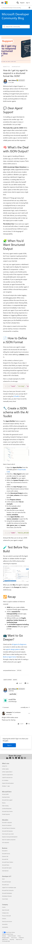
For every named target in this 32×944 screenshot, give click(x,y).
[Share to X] (13, 758)
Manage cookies (5, 937)
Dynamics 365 (5, 856)
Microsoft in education (7, 822)
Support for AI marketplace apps (9, 887)
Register (22, 2)
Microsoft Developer (6, 881)
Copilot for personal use (7, 777)
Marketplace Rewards (7, 896)
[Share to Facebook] (10, 758)
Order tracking (5, 805)
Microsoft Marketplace (7, 893)
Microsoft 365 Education (7, 831)
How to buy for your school (8, 834)
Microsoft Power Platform (7, 862)
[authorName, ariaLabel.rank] (5, 81)
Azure (3, 879)
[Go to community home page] (6, 2)
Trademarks (21, 937)
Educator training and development (9, 836)
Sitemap (4, 935)
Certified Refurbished (6, 808)
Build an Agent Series (9, 657)
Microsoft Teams (5, 865)
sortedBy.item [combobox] (24, 707)
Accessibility (4, 924)
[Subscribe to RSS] (22, 758)
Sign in (9, 745)
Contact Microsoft (12, 935)
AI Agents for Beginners (19, 644)
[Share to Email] (25, 758)
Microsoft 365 (5, 859)
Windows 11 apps (6, 786)
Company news (5, 913)
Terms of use (14, 937)
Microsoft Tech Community (8, 890)
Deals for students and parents (8, 839)
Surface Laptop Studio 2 (7, 771)
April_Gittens (12, 80)
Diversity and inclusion (7, 921)
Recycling (12, 939)
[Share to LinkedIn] (7, 758)
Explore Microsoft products (8, 783)
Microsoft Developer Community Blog (12, 7)
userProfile (13, 694)
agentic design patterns (13, 649)
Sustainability (5, 927)
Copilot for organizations (7, 774)
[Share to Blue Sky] (19, 758)
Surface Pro (4, 766)
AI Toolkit (16, 396)
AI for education (5, 842)
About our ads (19, 939)
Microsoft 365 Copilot (6, 868)
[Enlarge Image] (16, 454)
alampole (9, 712)
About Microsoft (5, 910)
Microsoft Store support (7, 800)
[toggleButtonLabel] (29, 7)
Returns (4, 803)
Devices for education (6, 825)
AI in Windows (5, 780)
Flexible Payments (6, 814)
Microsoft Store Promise (7, 811)
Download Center (6, 797)
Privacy (19, 935)
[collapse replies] (16, 711)
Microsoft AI (4, 850)
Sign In (28, 2)
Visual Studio (5, 899)
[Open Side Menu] (2, 2)
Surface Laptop (5, 769)
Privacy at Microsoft (6, 915)
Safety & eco (5, 939)
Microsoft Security (6, 853)
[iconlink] (5, 700)
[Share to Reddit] (16, 758)
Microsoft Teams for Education (8, 828)
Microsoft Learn (5, 884)
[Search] (18, 3)
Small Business (5, 870)
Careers (4, 907)
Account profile (5, 794)
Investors (4, 918)
